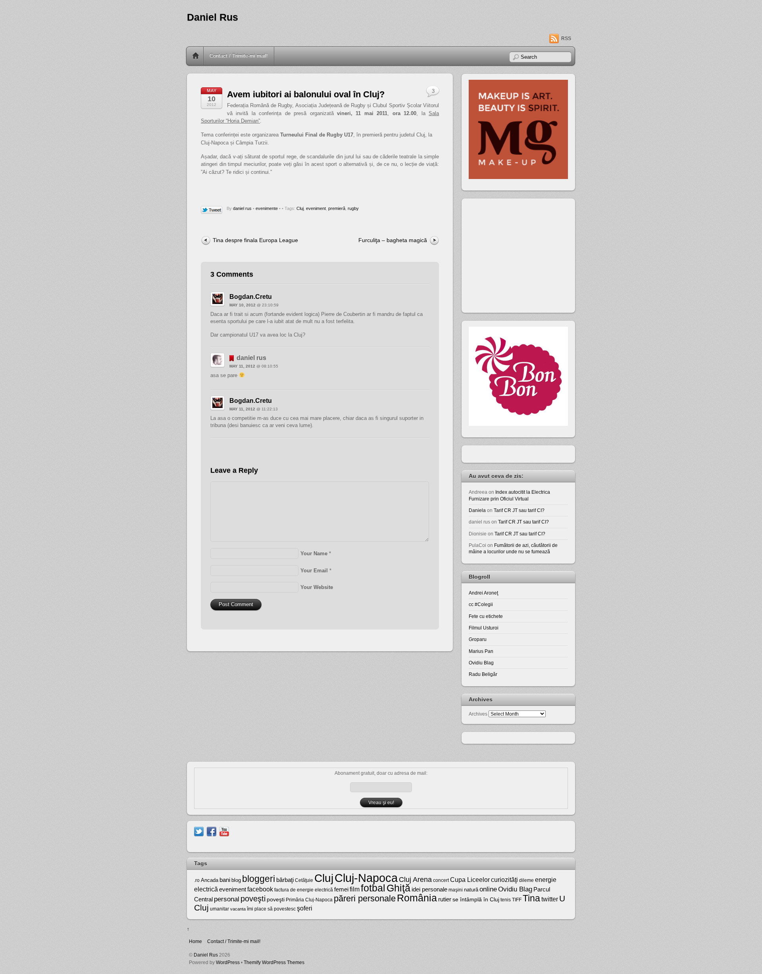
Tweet (212, 210)
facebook (260, 889)
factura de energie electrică (303, 889)
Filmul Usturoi (483, 627)
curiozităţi (504, 879)
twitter (549, 899)
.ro (197, 880)
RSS (566, 38)
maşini (455, 890)
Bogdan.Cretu (250, 296)
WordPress (228, 962)
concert (441, 880)
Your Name (313, 553)
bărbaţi (285, 879)
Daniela (477, 510)
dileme (526, 880)
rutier (444, 899)
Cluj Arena (415, 880)
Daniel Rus (212, 17)
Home (196, 56)
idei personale (429, 889)
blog (236, 880)
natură (471, 890)
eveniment (316, 208)
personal (226, 899)
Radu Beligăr (483, 674)
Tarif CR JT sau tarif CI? (519, 510)
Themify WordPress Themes (274, 962)
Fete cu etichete (486, 616)
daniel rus (242, 208)
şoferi (304, 908)
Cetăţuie (304, 880)
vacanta (238, 909)
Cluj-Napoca (366, 877)
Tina (531, 898)
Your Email (314, 571)
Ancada (209, 880)
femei (341, 889)
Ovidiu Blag (481, 662)
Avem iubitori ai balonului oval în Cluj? (306, 94)
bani (224, 880)
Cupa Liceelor (470, 879)
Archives (478, 713)
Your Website (316, 587)
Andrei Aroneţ (483, 592)
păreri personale (365, 898)
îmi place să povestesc (271, 909)
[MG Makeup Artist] (518, 177)
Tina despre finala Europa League (255, 240)
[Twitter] (199, 830)
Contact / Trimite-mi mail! (239, 56)
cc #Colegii (481, 604)
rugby (353, 208)
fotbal (373, 887)
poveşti (253, 898)
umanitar (219, 909)
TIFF (516, 899)
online (488, 889)
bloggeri (258, 879)
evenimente (267, 208)
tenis (505, 900)
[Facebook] (211, 830)
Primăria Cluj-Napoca (309, 900)
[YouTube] (224, 830)
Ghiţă (398, 887)
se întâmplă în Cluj (475, 899)
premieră (336, 208)
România (417, 897)
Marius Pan (481, 651)
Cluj (300, 208)
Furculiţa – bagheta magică (392, 240)
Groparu (478, 639)
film (355, 889)
